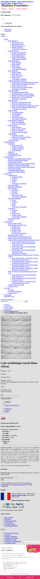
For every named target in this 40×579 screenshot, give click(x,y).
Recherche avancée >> (7, 299)
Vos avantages (8, 522)
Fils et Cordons (8, 308)
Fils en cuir (7, 309)
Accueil (3, 36)
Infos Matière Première (11, 526)
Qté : (2, 394)
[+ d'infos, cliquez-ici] (13, 508)
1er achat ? (7, 534)
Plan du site (7, 519)
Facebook (7, 410)
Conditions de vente (10, 539)
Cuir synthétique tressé (11, 311)
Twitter (6, 412)
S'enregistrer (8, 29)
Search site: (4, 301)
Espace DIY (8, 306)
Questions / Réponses (10, 536)
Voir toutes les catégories (19, 49)
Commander (8, 23)
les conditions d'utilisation (18, 484)
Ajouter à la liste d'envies (11, 405)
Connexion (7, 31)
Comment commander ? (11, 538)
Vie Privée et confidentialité (12, 541)
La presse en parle (9, 524)
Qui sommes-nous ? (10, 543)
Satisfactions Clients (10, 521)
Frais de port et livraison (11, 533)
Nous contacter (8, 517)
